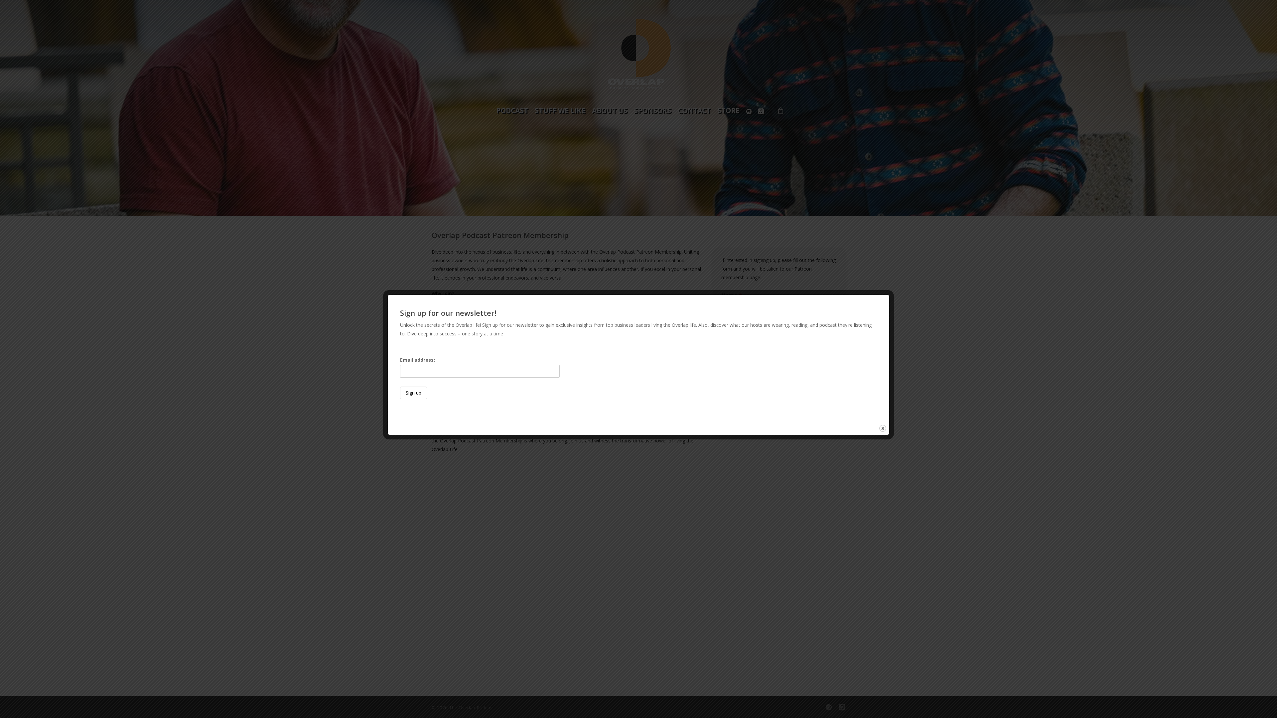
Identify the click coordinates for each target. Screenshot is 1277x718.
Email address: (417, 360)
